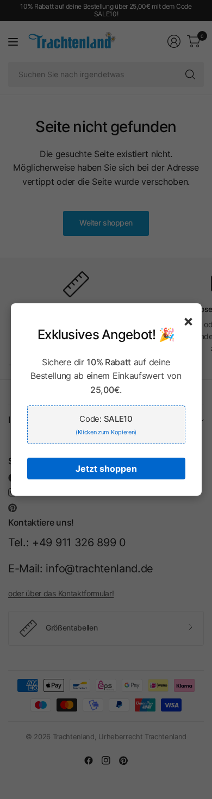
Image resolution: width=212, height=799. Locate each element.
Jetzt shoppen (106, 468)
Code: (106, 425)
